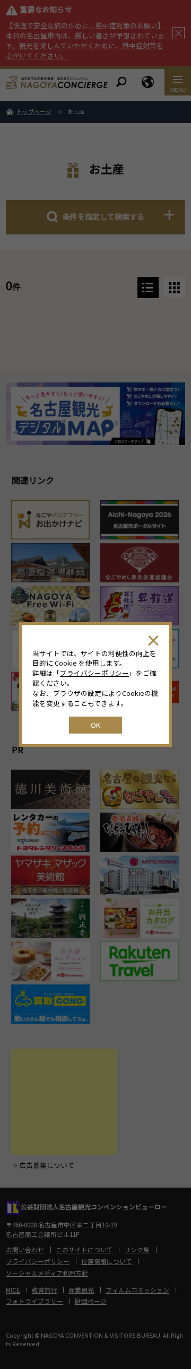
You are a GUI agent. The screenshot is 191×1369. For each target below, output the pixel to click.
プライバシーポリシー (94, 673)
